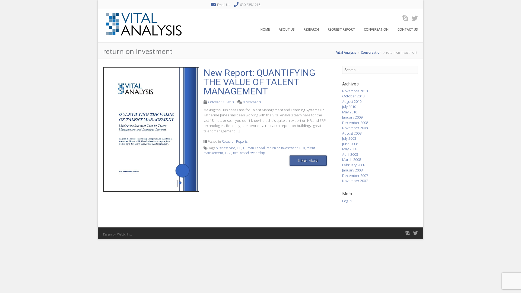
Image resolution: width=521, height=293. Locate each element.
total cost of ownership (249, 153)
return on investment (282, 148)
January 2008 (352, 170)
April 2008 (350, 154)
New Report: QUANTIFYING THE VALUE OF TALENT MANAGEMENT (259, 82)
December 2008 (355, 122)
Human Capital (254, 148)
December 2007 (355, 175)
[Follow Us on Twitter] (413, 18)
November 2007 (355, 180)
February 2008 (353, 165)
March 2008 (351, 159)
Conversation (376, 29)
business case (225, 148)
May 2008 (349, 148)
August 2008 (351, 133)
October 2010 (353, 96)
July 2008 (349, 138)
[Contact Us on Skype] (403, 18)
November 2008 (355, 127)
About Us (287, 29)
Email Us (223, 4)
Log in (347, 200)
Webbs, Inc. (124, 234)
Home (265, 29)
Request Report (341, 29)
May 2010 (349, 112)
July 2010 (349, 106)
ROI (302, 148)
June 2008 (350, 143)
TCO (228, 153)
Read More (308, 160)
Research (311, 29)
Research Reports (234, 141)
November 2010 (355, 90)
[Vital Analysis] (144, 39)
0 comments (252, 102)
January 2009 (352, 117)
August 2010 (351, 101)
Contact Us (408, 29)
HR (239, 148)
